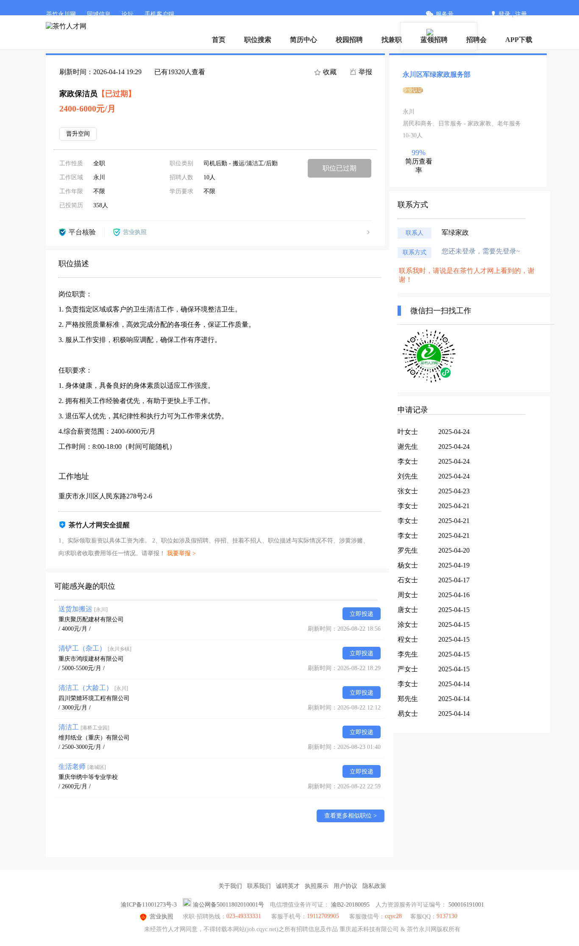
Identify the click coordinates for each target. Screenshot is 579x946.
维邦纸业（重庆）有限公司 (94, 738)
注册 (521, 14)
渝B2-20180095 (350, 904)
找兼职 (391, 39)
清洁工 (83, 727)
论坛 (128, 14)
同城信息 (99, 14)
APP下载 (518, 39)
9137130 (447, 916)
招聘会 (476, 39)
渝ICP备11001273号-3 (149, 904)
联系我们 (259, 886)
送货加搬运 (83, 608)
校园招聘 (349, 39)
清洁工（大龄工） (93, 687)
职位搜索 (257, 39)
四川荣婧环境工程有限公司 (94, 698)
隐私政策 (374, 886)
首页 (218, 39)
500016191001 (466, 904)
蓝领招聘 (434, 39)
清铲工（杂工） (94, 648)
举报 (364, 71)
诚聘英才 (288, 886)
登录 (504, 14)
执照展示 (316, 886)
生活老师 (82, 766)
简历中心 (303, 39)
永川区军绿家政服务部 (436, 74)
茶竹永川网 (61, 14)
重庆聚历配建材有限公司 (91, 619)
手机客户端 (159, 14)
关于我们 (230, 886)
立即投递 (361, 614)
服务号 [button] (445, 14)
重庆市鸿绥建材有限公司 (91, 659)
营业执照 (161, 916)
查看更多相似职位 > (350, 815)
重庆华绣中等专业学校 (88, 777)
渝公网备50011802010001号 (228, 904)
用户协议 (345, 886)
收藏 (329, 71)
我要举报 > (181, 553)
